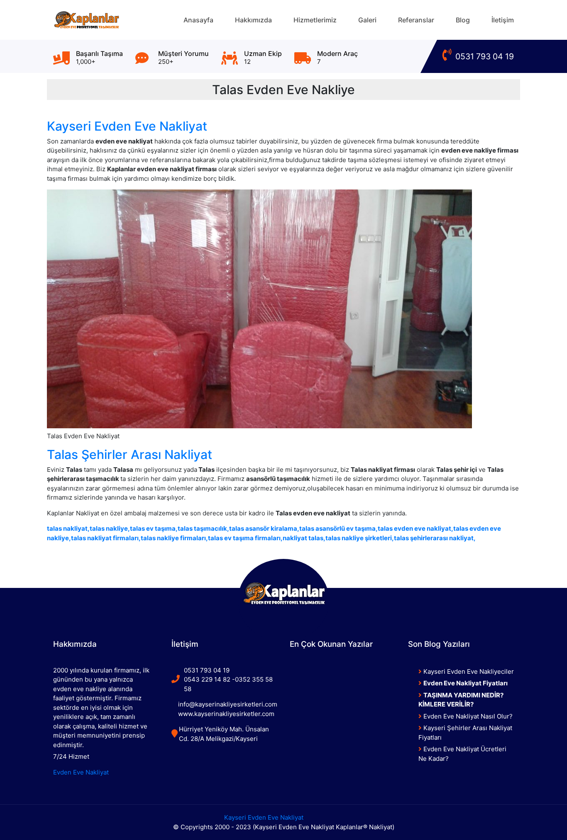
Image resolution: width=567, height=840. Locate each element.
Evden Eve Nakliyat (81, 772)
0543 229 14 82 (207, 679)
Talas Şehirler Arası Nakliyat (129, 454)
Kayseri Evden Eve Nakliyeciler (468, 671)
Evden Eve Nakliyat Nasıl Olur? (467, 716)
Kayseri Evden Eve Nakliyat (127, 126)
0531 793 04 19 (483, 56)
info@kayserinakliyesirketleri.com (227, 704)
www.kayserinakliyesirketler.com (226, 714)
